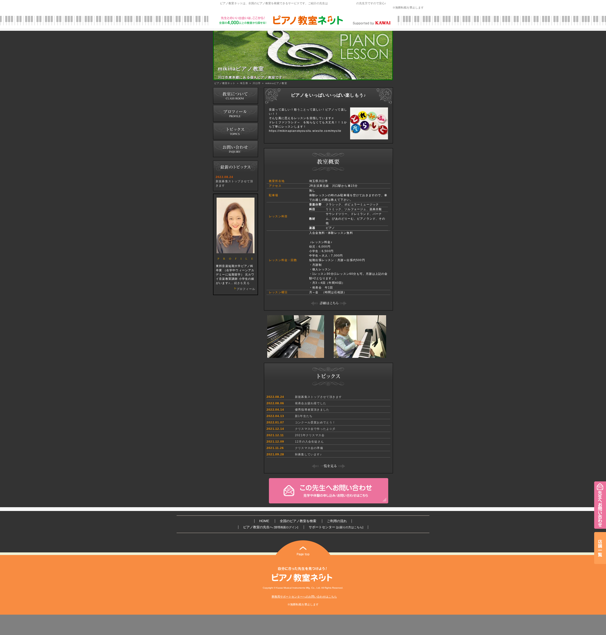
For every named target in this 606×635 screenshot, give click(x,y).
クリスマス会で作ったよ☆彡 (315, 429)
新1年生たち (303, 416)
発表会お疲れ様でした (310, 403)
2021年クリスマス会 (310, 435)
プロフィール (245, 289)
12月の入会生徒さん (309, 441)
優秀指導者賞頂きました (312, 409)
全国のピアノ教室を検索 (298, 521)
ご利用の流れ (337, 521)
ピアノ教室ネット (225, 83)
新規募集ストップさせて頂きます (318, 397)
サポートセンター (336, 527)
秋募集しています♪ (308, 454)
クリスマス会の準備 (309, 448)
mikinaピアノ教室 (276, 83)
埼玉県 (244, 83)
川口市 (257, 83)
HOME (264, 521)
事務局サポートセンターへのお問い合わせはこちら (304, 596)
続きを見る (242, 283)
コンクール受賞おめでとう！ (315, 422)
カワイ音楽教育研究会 (342, 3)
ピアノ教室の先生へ (270, 527)
